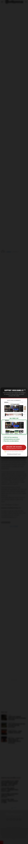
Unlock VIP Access (14, 447)
